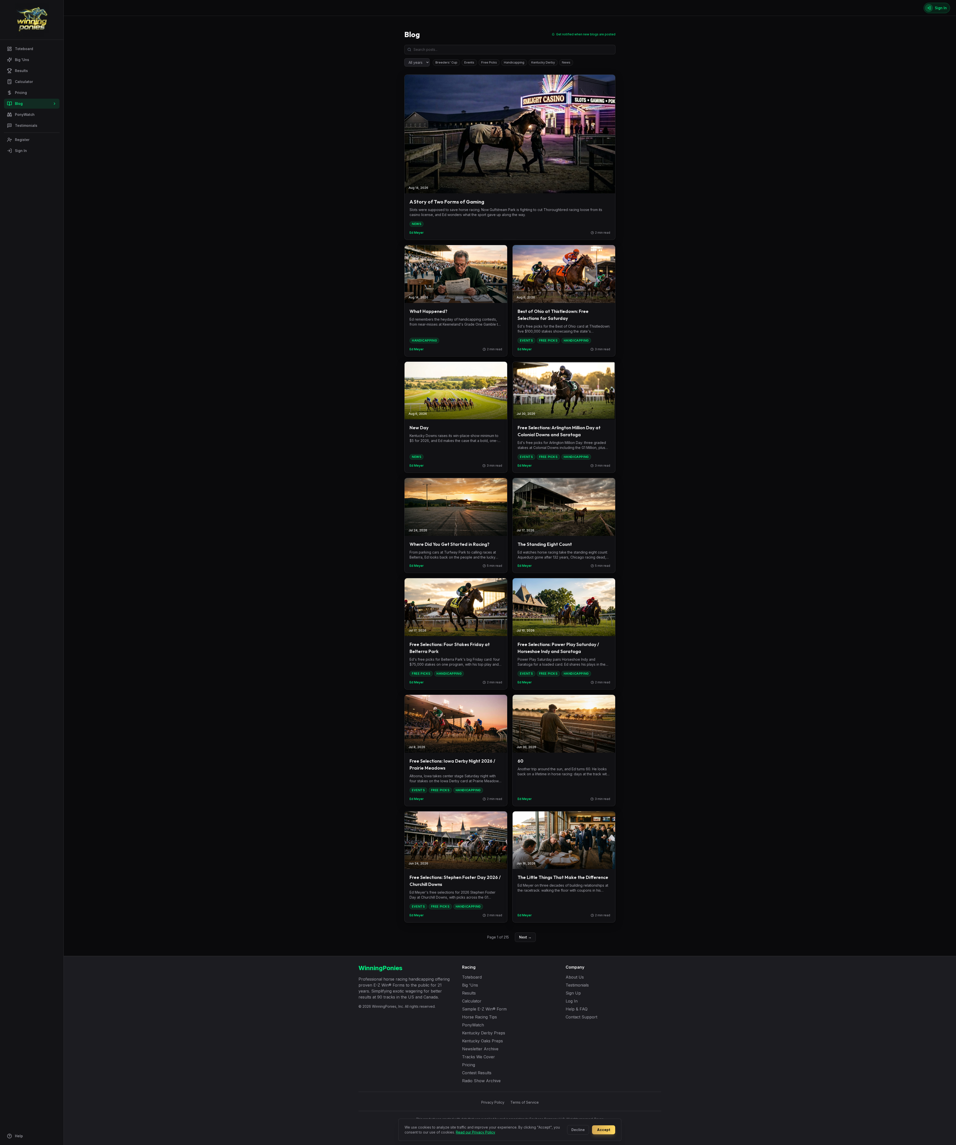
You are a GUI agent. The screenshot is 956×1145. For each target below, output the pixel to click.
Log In (572, 1001)
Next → (525, 937)
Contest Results (476, 1072)
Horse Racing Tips (479, 1016)
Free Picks (489, 62)
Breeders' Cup (446, 62)
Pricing (21, 92)
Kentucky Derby (543, 62)
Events (469, 62)
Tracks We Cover (478, 1056)
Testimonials (26, 125)
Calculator (24, 81)
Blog (19, 103)
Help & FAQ (577, 1008)
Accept (603, 1130)
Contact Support (581, 1016)
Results (21, 71)
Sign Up (573, 993)
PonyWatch (25, 114)
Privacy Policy (492, 1102)
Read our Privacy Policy (475, 1132)
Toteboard (24, 49)
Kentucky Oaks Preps (482, 1040)
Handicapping (514, 62)
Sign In (21, 150)
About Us (575, 977)
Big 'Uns (22, 60)
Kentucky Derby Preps (483, 1032)
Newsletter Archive (480, 1048)
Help (19, 1136)
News (566, 62)
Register (22, 140)
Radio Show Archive (481, 1080)
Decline (578, 1130)
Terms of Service (524, 1102)
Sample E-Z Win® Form (484, 1008)
